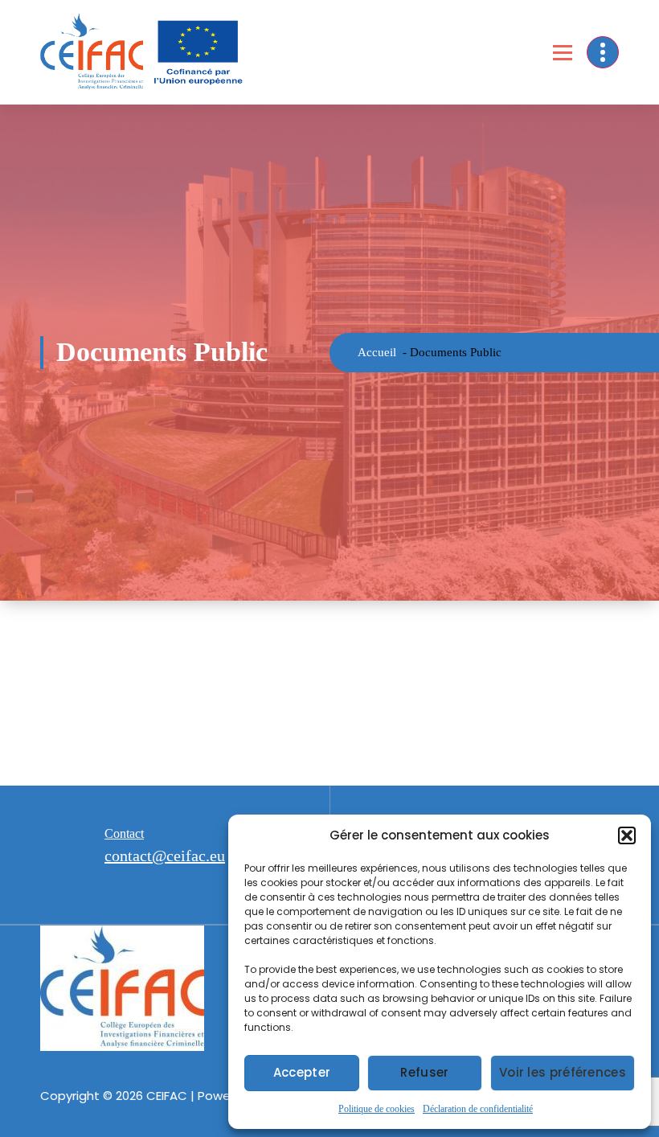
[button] (627, 835)
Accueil (377, 352)
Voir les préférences (562, 1072)
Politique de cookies (376, 1108)
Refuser (424, 1072)
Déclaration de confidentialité (478, 1108)
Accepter (301, 1072)
